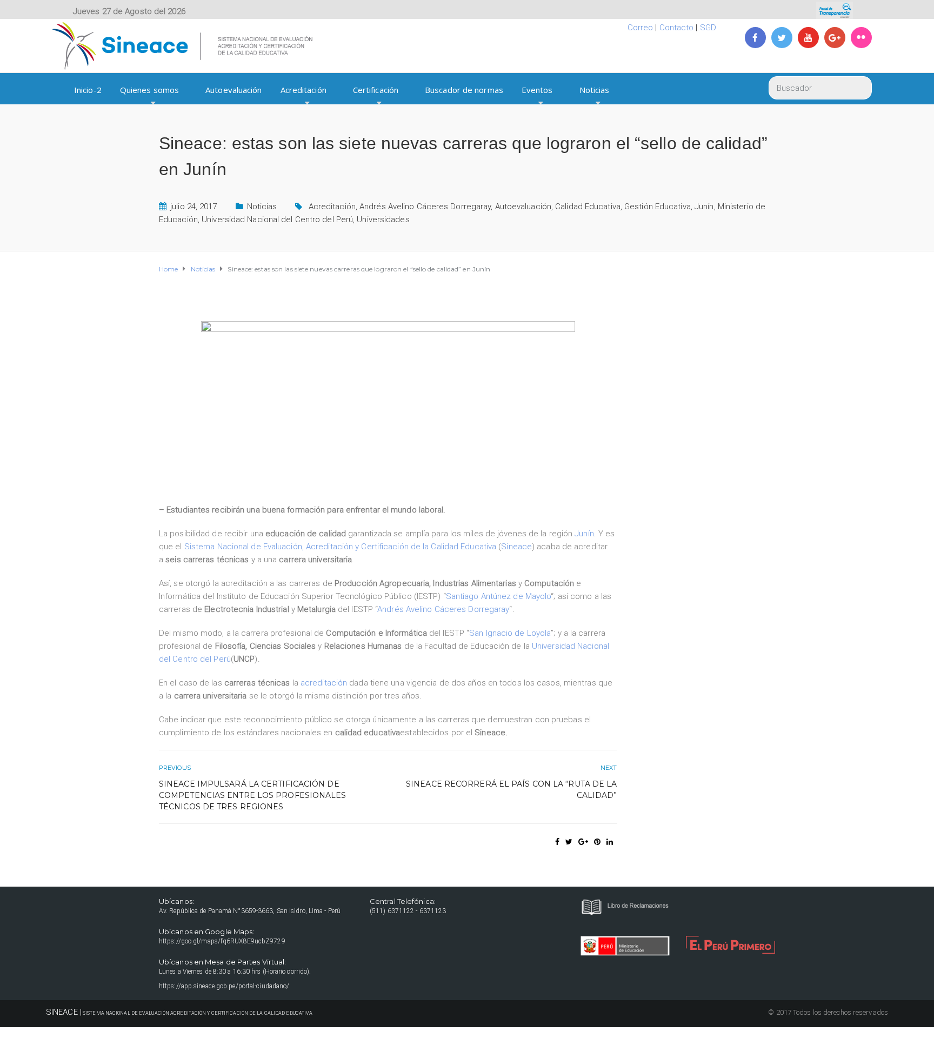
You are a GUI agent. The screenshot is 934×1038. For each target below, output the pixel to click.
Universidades (383, 219)
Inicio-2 (88, 89)
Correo (640, 27)
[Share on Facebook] (557, 841)
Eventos (537, 89)
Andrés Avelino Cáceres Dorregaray (425, 206)
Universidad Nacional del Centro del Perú (277, 219)
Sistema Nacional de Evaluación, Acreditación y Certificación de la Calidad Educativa (340, 546)
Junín (704, 206)
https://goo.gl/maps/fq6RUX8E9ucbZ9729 (222, 941)
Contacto (676, 27)
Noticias (594, 89)
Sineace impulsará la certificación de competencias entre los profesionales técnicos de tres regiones (252, 795)
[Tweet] (568, 841)
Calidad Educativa (588, 206)
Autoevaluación (233, 89)
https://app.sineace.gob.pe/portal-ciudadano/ (224, 986)
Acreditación (303, 89)
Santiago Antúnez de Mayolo (498, 596)
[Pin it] (597, 841)
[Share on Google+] (583, 841)
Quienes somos (149, 89)
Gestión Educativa (657, 206)
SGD (708, 27)
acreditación (324, 683)
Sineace (516, 546)
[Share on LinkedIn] (609, 841)
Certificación (375, 89)
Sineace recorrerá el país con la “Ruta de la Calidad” (511, 789)
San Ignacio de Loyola (510, 633)
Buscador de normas (464, 89)
